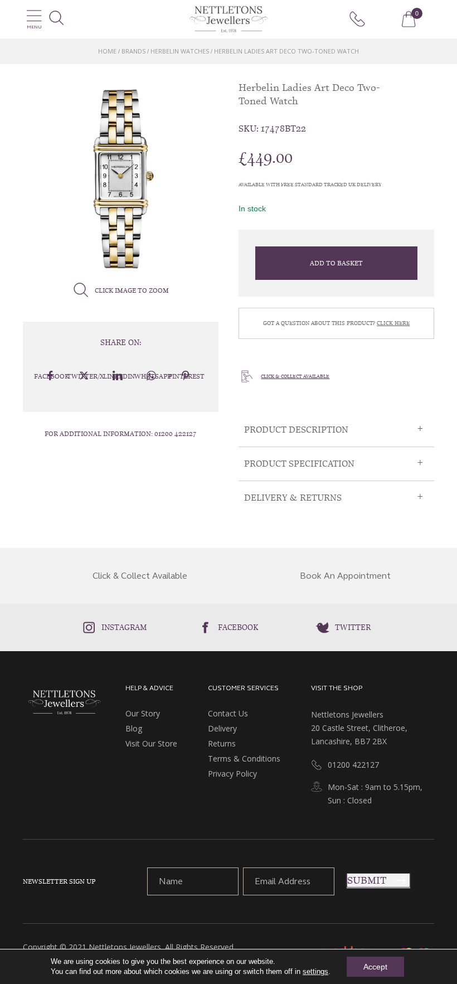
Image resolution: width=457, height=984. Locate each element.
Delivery (222, 728)
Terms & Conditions (244, 758)
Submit (366, 880)
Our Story (142, 713)
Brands (133, 51)
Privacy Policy (232, 773)
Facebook (238, 627)
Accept (375, 966)
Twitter (353, 627)
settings (315, 971)
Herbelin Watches (179, 51)
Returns (222, 743)
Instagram (124, 627)
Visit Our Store (151, 743)
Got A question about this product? (336, 323)
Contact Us (228, 713)
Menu (34, 27)
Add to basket (336, 263)
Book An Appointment (345, 575)
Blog (133, 728)
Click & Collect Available (295, 376)
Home (107, 51)
